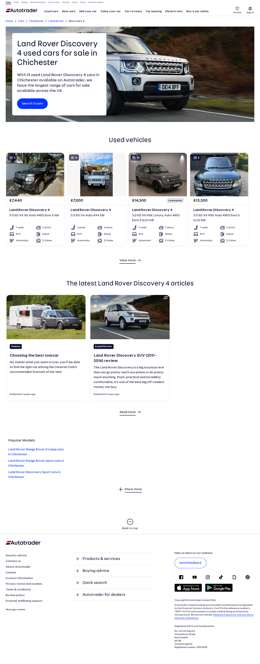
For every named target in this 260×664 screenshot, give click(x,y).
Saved (237, 12)
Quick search (94, 583)
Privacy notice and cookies (24, 583)
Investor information (19, 578)
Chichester (36, 21)
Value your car (110, 11)
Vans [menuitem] (16, 2)
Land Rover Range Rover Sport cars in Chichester (36, 463)
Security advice (16, 555)
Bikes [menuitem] (25, 2)
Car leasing (154, 11)
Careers (11, 572)
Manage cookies (15, 609)
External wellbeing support (24, 601)
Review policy (15, 595)
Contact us (13, 561)
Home (9, 21)
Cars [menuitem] (8, 2)
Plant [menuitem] (83, 2)
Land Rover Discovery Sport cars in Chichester (34, 475)
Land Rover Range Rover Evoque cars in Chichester (36, 452)
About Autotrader (18, 566)
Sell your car (88, 11)
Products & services (101, 559)
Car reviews (133, 11)
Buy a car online (197, 11)
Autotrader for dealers (103, 595)
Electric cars (174, 11)
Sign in (250, 12)
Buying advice (95, 571)
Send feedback (190, 563)
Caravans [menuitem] (54, 2)
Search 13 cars (32, 103)
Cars (21, 21)
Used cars (51, 11)
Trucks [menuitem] (65, 2)
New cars (69, 11)
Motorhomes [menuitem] (38, 2)
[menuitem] (51, 12)
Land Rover (56, 21)
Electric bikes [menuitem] (96, 2)
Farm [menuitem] (75, 2)
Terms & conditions (18, 589)
